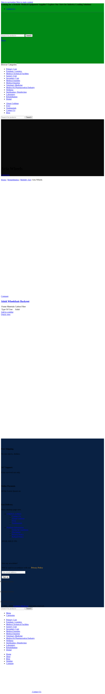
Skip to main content (24, 2)
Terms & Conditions (20, 530)
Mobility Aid (25, 180)
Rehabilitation (13, 180)
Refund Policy (18, 537)
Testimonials (17, 523)
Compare (10, 663)
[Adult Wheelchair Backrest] (28, 238)
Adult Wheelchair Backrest (15, 301)
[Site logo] (16, 33)
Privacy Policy (18, 534)
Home (4, 180)
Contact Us (16, 516)
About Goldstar (18, 518)
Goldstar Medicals (20, 606)
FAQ (14, 521)
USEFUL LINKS (14, 514)
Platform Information (15, 527)
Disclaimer (16, 532)
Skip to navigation (8, 2)
